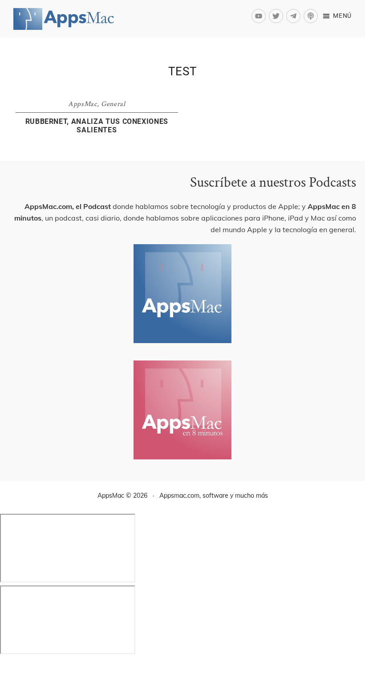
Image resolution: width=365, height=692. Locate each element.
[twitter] (277, 16)
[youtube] (260, 16)
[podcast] (312, 16)
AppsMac (82, 104)
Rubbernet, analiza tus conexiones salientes (96, 125)
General (113, 104)
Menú (342, 15)
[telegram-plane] (295, 16)
